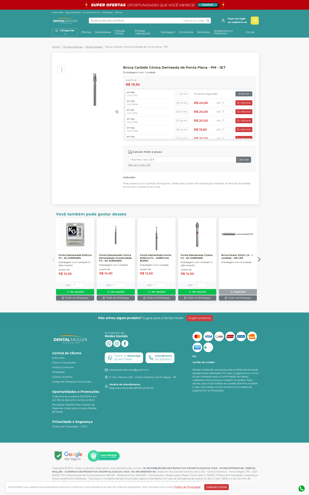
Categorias (67, 30)
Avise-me (244, 93)
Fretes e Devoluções (64, 362)
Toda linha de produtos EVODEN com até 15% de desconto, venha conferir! (74, 398)
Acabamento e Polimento (223, 32)
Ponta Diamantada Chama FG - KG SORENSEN (196, 256)
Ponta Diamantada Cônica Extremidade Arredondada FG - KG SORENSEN (115, 258)
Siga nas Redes (73, 12)
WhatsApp (107, 12)
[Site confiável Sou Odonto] (104, 456)
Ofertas (118, 12)
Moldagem (168, 32)
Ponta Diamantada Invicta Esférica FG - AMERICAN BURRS (155, 258)
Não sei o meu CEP (139, 165)
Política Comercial (62, 367)
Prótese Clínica (120, 32)
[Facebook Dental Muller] (125, 343)
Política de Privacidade (187, 487)
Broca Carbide (94, 46)
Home (56, 46)
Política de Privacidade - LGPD (69, 426)
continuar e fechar (216, 487)
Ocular (250, 32)
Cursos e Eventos (91, 12)
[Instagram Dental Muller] (117, 343)
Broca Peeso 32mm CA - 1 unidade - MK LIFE (237, 256)
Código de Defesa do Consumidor (72, 381)
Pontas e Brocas (72, 46)
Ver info (183, 94)
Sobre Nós (57, 12)
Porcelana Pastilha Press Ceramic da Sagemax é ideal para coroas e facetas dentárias (74, 408)
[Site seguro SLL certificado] (68, 456)
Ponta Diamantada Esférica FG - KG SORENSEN (75, 256)
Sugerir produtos (199, 318)
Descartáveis (103, 32)
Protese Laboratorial (142, 32)
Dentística (203, 32)
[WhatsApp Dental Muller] (109, 343)
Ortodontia (186, 32)
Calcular (243, 159)
